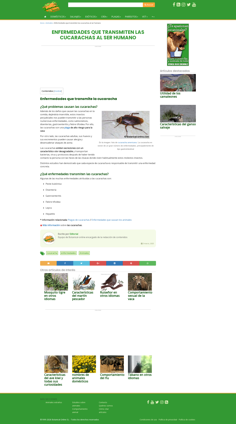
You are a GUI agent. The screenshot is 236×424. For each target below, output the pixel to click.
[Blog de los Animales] (166, 402)
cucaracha (52, 253)
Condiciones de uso (148, 419)
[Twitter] (157, 402)
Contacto (103, 402)
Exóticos (90, 16)
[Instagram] (161, 402)
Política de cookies (187, 419)
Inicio (42, 23)
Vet (144, 16)
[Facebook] (148, 402)
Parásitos (131, 16)
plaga (67, 127)
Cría (103, 16)
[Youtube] (152, 402)
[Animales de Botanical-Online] (53, 7)
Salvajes (75, 16)
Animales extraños (54, 402)
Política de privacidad (168, 419)
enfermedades (68, 253)
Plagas (115, 16)
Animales (49, 23)
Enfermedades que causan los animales (112, 219)
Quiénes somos (106, 405)
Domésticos (57, 16)
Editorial (74, 233)
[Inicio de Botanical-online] (45, 17)
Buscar (149, 4)
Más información (51, 225)
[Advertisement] (98, 66)
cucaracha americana (127, 142)
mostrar (57, 91)
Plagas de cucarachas (79, 219)
